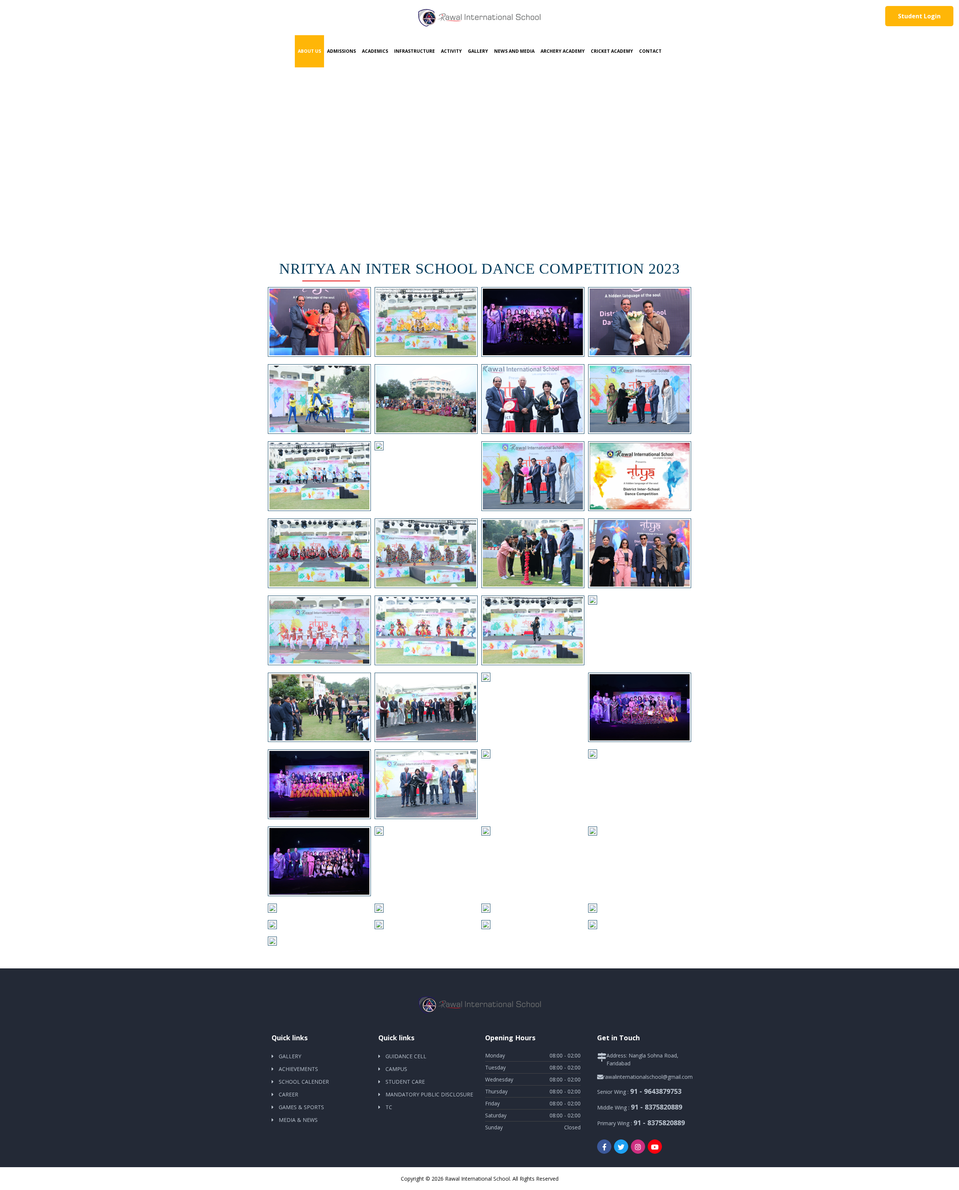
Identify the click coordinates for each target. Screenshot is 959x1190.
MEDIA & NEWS (298, 1119)
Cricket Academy (612, 51)
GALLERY (290, 1056)
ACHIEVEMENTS (298, 1068)
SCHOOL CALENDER (304, 1081)
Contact (650, 51)
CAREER (288, 1094)
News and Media (514, 51)
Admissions (341, 51)
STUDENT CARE (405, 1081)
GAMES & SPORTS (301, 1107)
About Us (309, 51)
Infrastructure (414, 51)
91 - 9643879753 (655, 1091)
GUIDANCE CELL (405, 1056)
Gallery (478, 51)
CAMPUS (396, 1068)
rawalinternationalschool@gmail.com (648, 1076)
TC (388, 1107)
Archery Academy (563, 51)
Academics (375, 51)
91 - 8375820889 (656, 1106)
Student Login (919, 16)
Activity (451, 51)
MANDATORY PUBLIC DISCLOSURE (429, 1094)
